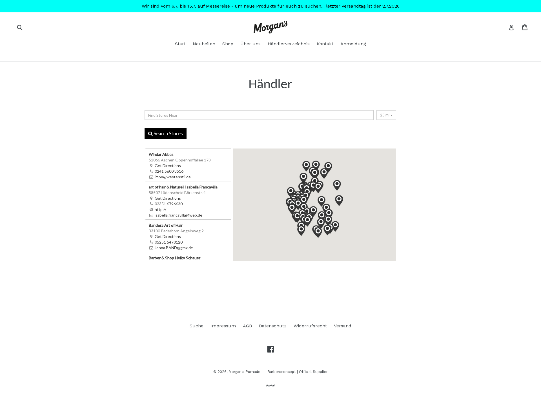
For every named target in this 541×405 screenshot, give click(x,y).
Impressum (223, 325)
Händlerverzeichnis (289, 43)
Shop (227, 43)
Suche (196, 325)
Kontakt (325, 43)
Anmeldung (353, 43)
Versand (342, 325)
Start (180, 43)
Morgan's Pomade (244, 372)
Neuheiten (204, 43)
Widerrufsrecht (310, 325)
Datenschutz (273, 325)
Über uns (250, 43)
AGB (247, 325)
